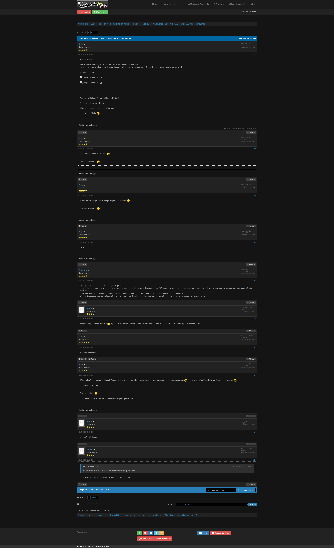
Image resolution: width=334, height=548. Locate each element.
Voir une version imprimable (88, 504)
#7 (255, 347)
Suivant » (94, 33)
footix (89, 308)
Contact (204, 533)
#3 (255, 195)
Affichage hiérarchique (247, 38)
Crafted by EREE (92, 546)
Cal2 (81, 336)
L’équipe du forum (221, 533)
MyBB (84, 546)
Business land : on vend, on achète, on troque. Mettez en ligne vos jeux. (120, 23)
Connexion (85, 12)
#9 (255, 432)
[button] (253, 4)
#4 (255, 242)
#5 (255, 281)
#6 (255, 319)
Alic (81, 44)
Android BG (104, 546)
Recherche (220, 4)
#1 (255, 55)
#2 (255, 149)
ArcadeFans (83, 23)
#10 (254, 460)
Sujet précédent (87, 489)
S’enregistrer (101, 12)
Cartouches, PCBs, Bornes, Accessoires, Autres (173, 23)
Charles (83, 270)
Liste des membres (239, 4)
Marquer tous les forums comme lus (156, 538)
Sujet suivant (101, 489)
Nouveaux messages (175, 4)
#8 (255, 375)
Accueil (157, 4)
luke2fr (90, 449)
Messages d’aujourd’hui (200, 4)
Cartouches (200, 23)
